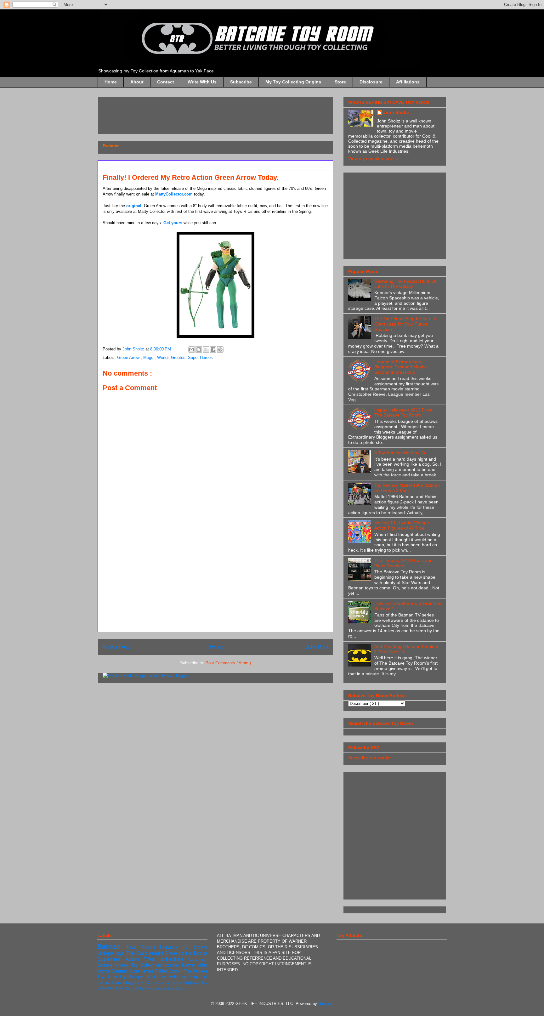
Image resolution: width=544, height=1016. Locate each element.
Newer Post (116, 647)
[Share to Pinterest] (220, 349)
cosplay (173, 965)
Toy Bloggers (133, 976)
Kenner (190, 965)
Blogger (325, 1003)
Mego (149, 357)
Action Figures (161, 947)
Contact (165, 81)
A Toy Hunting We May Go (400, 452)
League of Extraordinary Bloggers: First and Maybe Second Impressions (400, 367)
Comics (176, 971)
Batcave (106, 965)
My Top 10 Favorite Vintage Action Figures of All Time (401, 525)
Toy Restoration (156, 988)
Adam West (143, 959)
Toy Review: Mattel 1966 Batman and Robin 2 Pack (407, 488)
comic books (193, 953)
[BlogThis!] (199, 349)
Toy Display (134, 988)
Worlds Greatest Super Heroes (185, 357)
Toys (133, 947)
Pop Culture (176, 988)
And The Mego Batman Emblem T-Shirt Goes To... (406, 649)
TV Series (194, 947)
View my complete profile (373, 158)
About (137, 81)
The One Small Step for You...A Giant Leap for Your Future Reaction (405, 324)
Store (340, 81)
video (202, 965)
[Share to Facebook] (213, 349)
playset (194, 982)
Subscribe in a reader (369, 757)
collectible (174, 959)
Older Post (316, 647)
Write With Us (202, 81)
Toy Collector (152, 982)
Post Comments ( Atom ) (228, 663)
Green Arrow (129, 357)
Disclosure (371, 81)
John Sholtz (396, 112)
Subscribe (241, 81)
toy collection (176, 982)
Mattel (154, 976)
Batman (111, 946)
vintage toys (111, 953)
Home (111, 81)
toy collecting (174, 976)
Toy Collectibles (148, 965)
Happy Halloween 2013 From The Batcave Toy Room (403, 412)
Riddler (162, 971)
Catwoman (197, 959)
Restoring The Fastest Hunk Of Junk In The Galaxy (405, 284)
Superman (111, 959)
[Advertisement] (217, 113)
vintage (123, 965)
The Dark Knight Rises (152, 953)
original (133, 205)
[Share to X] (206, 349)
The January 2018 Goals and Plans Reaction (403, 563)
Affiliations (408, 81)
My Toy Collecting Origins (293, 81)
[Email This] (191, 349)
